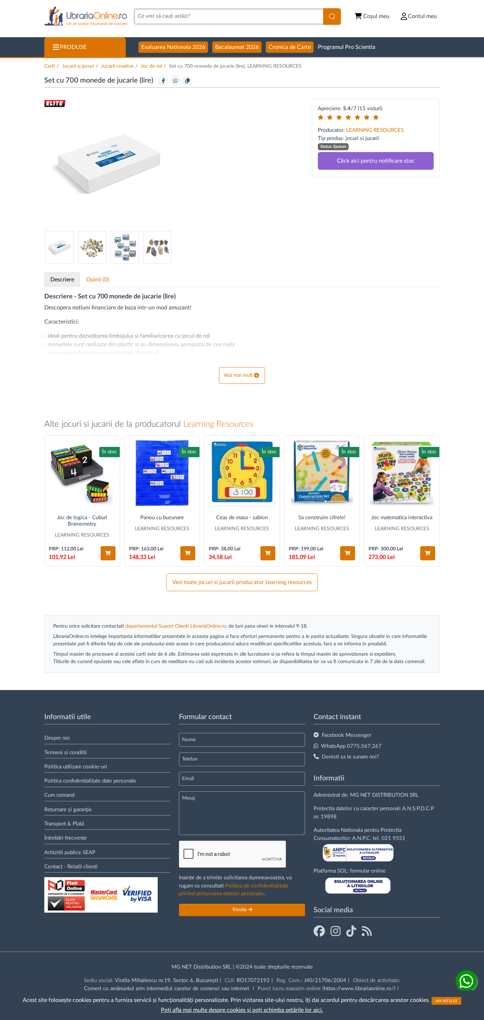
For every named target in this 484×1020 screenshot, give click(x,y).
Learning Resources (218, 424)
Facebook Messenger (346, 735)
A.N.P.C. (361, 838)
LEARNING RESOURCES (375, 130)
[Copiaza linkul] (187, 81)
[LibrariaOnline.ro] (86, 16)
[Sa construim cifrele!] (322, 473)
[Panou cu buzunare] (162, 473)
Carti (49, 66)
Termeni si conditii (65, 752)
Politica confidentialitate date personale (90, 781)
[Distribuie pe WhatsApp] (175, 81)
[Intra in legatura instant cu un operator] (466, 981)
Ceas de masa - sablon (242, 517)
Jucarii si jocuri (78, 66)
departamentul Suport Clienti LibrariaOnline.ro (175, 626)
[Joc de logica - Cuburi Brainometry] (82, 473)
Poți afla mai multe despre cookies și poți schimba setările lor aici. (242, 1010)
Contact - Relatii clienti (70, 866)
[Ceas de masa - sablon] (242, 473)
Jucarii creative (117, 66)
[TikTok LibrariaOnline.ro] (351, 931)
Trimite (240, 909)
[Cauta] (332, 16)
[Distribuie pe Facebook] (163, 81)
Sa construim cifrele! (321, 517)
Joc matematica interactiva (401, 517)
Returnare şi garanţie (68, 809)
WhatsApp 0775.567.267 (351, 746)
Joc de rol (151, 66)
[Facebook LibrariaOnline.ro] (319, 931)
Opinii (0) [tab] (97, 279)
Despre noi (57, 738)
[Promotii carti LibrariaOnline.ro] (336, 931)
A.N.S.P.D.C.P (418, 808)
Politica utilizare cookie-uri (75, 766)
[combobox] (228, 16)
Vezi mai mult (238, 375)
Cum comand (59, 795)
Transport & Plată (64, 823)
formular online (367, 871)
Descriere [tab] (62, 279)
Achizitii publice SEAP (69, 852)
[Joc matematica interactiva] (401, 473)
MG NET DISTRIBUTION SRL (384, 795)
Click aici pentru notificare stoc (376, 161)
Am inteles (446, 1001)
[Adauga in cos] (108, 553)
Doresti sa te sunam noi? (350, 757)
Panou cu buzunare (162, 517)
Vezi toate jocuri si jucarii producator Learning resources (242, 582)
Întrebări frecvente (65, 838)
